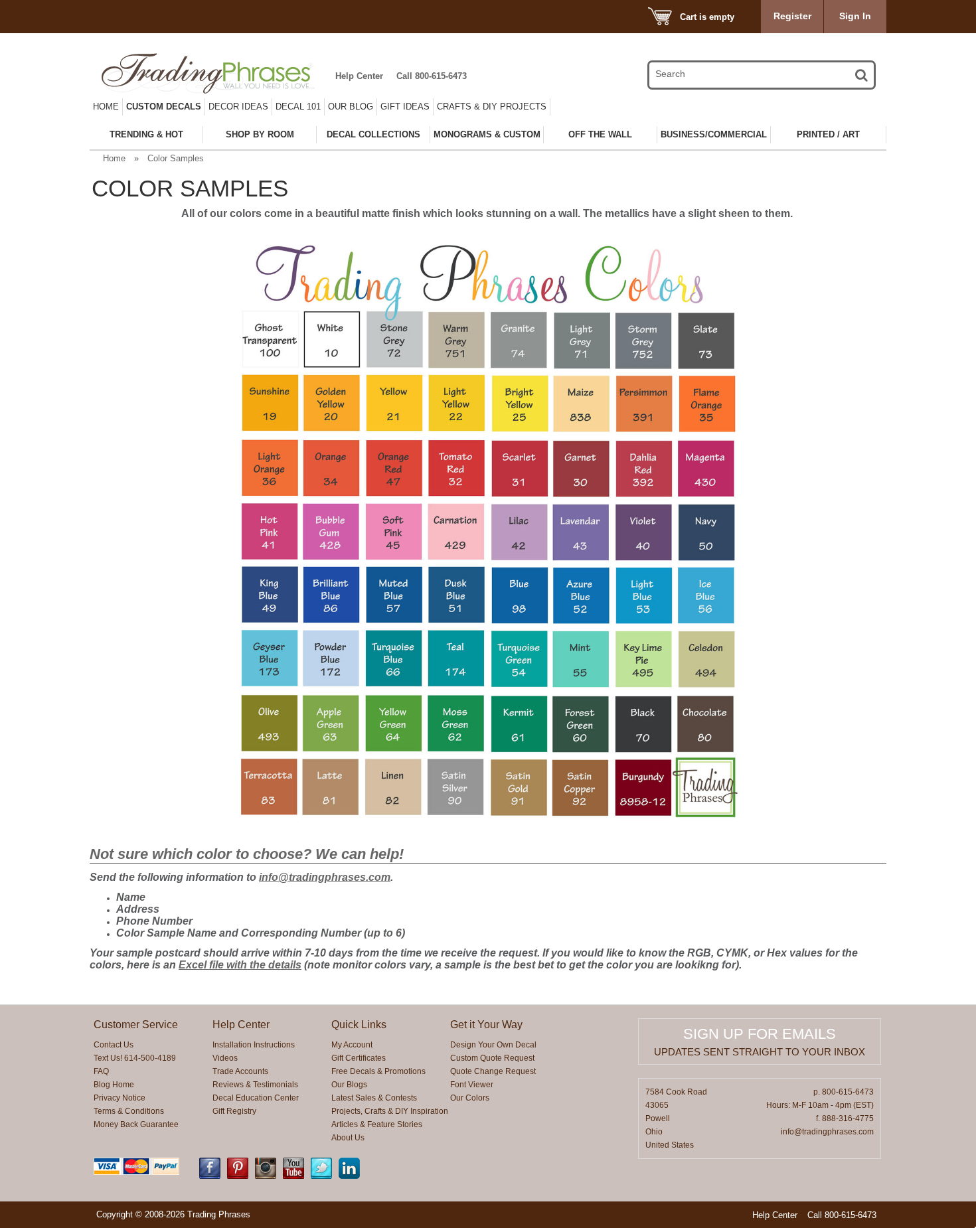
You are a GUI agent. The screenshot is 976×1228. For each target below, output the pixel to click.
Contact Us (113, 1044)
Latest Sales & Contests (374, 1098)
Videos (225, 1058)
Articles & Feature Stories (376, 1124)
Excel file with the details (240, 964)
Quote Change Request (493, 1071)
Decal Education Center (255, 1098)
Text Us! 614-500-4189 (135, 1058)
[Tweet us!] (321, 1176)
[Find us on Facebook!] (209, 1176)
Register (792, 16)
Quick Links (358, 1024)
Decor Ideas (238, 107)
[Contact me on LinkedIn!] (349, 1176)
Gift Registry (234, 1111)
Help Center (359, 76)
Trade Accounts (240, 1071)
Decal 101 (298, 107)
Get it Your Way (486, 1024)
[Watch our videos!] (293, 1176)
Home (106, 107)
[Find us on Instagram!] (265, 1176)
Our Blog (350, 107)
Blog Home (114, 1084)
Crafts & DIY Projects (491, 107)
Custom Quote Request (492, 1058)
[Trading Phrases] (215, 73)
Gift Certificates (358, 1058)
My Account (351, 1044)
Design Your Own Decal (493, 1044)
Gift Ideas (405, 107)
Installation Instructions (253, 1044)
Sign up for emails (759, 1034)
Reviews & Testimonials (255, 1084)
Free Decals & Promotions (378, 1071)
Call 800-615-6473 (431, 76)
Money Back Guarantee (136, 1124)
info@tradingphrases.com (324, 877)
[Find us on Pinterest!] (237, 1176)
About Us (348, 1137)
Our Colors (469, 1098)
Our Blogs (349, 1084)
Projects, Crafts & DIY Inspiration (389, 1111)
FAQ (101, 1071)
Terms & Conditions (129, 1111)
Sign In (855, 16)
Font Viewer (471, 1084)
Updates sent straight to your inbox (759, 1051)
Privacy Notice (119, 1098)
